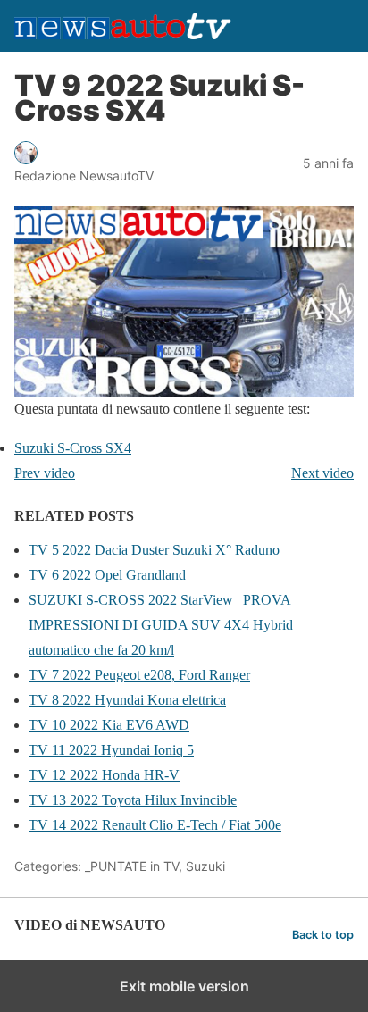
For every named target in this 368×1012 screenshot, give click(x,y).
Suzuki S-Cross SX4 (72, 448)
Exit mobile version (184, 986)
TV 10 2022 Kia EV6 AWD (109, 724)
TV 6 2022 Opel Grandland (107, 574)
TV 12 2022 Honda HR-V (104, 774)
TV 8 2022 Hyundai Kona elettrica (127, 699)
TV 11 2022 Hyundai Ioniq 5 (111, 749)
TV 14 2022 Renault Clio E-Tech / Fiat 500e (155, 824)
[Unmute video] (184, 301)
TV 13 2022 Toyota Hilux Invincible (133, 799)
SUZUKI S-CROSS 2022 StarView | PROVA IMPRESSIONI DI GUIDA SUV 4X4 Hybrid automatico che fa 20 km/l (161, 624)
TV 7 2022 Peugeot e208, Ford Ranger (139, 674)
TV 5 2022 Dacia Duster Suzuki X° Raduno (154, 549)
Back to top (323, 934)
